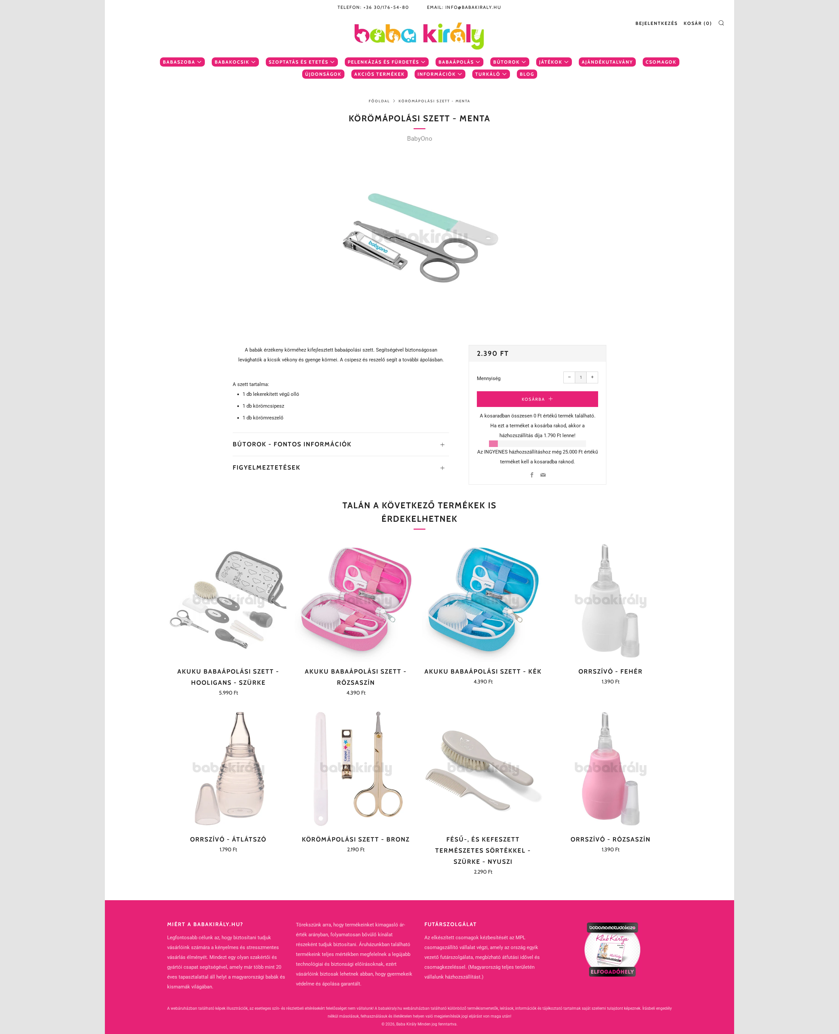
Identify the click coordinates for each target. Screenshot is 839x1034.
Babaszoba (179, 62)
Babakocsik (232, 62)
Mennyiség (488, 378)
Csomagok (661, 62)
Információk (437, 74)
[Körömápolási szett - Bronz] (356, 768)
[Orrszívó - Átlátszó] (228, 768)
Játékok (550, 62)
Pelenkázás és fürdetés (383, 62)
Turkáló (487, 74)
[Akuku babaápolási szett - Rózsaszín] (356, 600)
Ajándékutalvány (607, 62)
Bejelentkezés (656, 23)
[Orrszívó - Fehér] (610, 600)
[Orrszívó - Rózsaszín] (610, 768)
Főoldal (379, 101)
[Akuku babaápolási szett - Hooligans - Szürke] (228, 600)
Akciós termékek (379, 74)
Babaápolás (456, 62)
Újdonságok (323, 74)
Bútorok (506, 62)
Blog (527, 74)
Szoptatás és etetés (298, 62)
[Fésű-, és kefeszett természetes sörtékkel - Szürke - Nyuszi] (483, 768)
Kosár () (698, 23)
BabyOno (419, 138)
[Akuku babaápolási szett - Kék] (483, 600)
